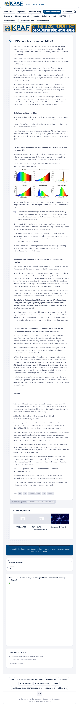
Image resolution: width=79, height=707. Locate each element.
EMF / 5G (62, 16)
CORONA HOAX (43, 20)
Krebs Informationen (52, 12)
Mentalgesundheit (22, 16)
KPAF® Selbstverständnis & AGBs (29, 679)
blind (20, 493)
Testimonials (51, 679)
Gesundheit (67, 12)
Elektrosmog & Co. (33, 502)
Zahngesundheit (10, 20)
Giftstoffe (8, 12)
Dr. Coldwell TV (25, 684)
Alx (50, 701)
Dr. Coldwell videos (42, 684)
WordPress (39, 701)
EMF (25, 493)
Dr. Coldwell (63, 679)
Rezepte (35, 16)
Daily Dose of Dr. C (49, 16)
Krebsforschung (35, 12)
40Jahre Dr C (50, 688)
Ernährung (8, 16)
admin (24, 502)
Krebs (38, 493)
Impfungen (21, 12)
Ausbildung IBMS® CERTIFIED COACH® (27, 688)
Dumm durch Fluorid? (58, 527)
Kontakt (55, 684)
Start (12, 679)
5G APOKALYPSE (19, 527)
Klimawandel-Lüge (27, 20)
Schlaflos (50, 493)
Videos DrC (62, 688)
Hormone (32, 493)
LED (44, 493)
